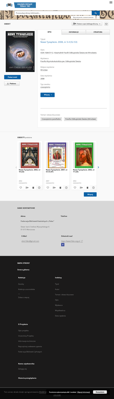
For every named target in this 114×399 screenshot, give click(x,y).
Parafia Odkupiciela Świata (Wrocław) (80, 119)
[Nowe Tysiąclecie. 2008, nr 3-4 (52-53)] (20, 51)
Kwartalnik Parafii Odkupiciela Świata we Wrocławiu (75, 53)
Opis (57, 300)
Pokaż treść (12, 77)
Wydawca (59, 305)
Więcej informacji (83, 392)
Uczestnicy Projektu (26, 336)
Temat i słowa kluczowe (64, 294)
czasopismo (45, 87)
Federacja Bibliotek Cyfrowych (30, 352)
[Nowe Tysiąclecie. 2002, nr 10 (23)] (30, 155)
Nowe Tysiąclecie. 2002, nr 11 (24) (84, 171)
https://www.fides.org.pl (70, 241)
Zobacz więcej (23, 297)
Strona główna (23, 269)
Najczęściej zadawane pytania (30, 346)
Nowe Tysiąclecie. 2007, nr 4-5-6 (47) (56, 171)
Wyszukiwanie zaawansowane (83, 17)
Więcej (90, 194)
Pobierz (12, 83)
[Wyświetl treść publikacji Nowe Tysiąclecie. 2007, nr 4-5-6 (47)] (60, 187)
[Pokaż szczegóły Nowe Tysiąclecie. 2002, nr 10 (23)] (39, 187)
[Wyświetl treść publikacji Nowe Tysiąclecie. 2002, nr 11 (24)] (87, 187)
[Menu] (110, 2)
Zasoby (21, 284)
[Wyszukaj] (96, 13)
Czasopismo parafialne (51, 119)
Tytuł (57, 284)
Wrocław (44, 70)
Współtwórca (60, 310)
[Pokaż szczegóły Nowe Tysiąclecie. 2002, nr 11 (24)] (93, 187)
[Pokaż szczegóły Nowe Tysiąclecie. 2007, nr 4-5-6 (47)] (66, 187)
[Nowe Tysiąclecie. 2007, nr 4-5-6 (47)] (57, 155)
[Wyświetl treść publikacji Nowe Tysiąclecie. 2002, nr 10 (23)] (33, 187)
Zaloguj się (22, 369)
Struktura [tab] (98, 32)
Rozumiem (100, 392)
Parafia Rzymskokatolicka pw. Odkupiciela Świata (60, 61)
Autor (57, 289)
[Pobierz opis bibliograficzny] (27, 187)
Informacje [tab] (74, 32)
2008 (42, 78)
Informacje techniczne (27, 341)
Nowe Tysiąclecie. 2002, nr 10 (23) (29, 171)
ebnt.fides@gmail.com (30, 241)
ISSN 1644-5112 (46, 53)
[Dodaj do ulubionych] (106, 24)
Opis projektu (23, 330)
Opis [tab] (49, 32)
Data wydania (60, 316)
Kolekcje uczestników (26, 289)
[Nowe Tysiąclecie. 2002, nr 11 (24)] (84, 155)
